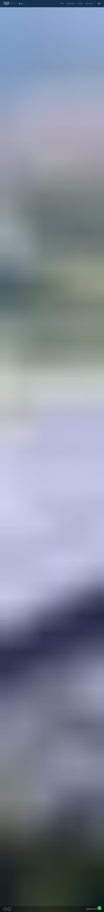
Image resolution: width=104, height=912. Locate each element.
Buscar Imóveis (71, 3)
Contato (80, 3)
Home (62, 3)
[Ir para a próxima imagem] (9, 909)
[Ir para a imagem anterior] (5, 909)
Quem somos (89, 3)
